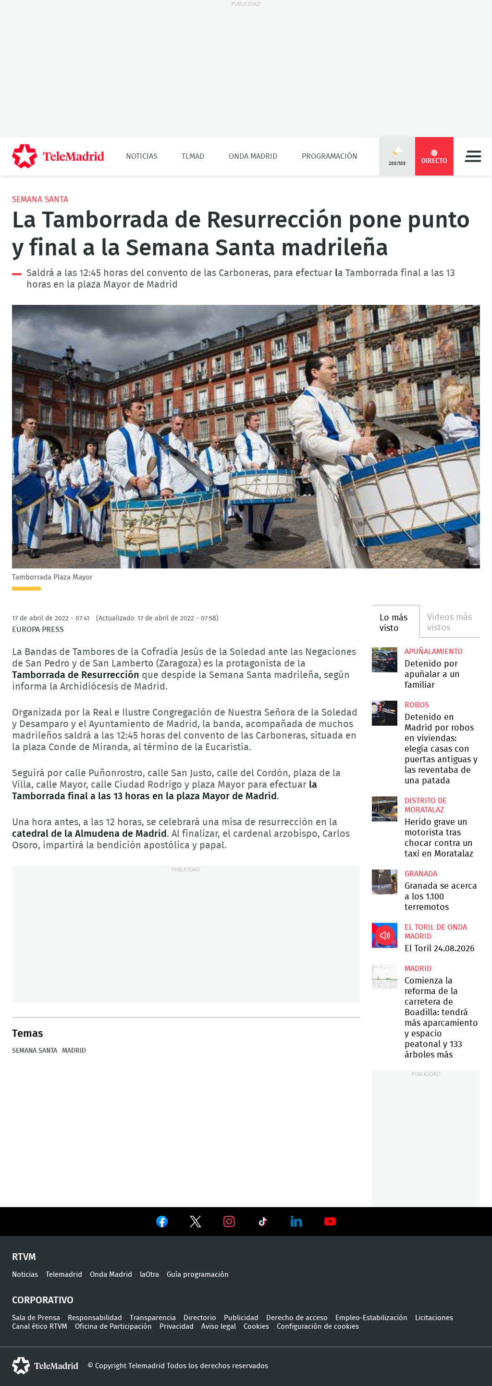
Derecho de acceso (297, 1318)
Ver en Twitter (195, 1223)
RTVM (24, 1257)
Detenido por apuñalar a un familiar (432, 675)
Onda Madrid (253, 156)
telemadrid (45, 1366)
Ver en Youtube (330, 1221)
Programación (329, 156)
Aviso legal (218, 1326)
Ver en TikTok (262, 1223)
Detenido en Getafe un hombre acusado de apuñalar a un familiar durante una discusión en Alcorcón (384, 659)
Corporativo (43, 1300)
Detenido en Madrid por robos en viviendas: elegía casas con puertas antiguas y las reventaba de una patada (384, 713)
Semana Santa (40, 199)
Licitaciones (434, 1318)
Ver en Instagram (229, 1221)
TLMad (193, 156)
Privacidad (177, 1326)
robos (417, 705)
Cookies (256, 1326)
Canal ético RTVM (39, 1326)
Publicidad (241, 1318)
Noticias (142, 156)
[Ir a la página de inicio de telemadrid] (58, 156)
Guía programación (198, 1274)
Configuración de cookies (318, 1326)
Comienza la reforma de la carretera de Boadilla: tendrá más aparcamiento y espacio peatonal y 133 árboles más (384, 976)
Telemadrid (64, 1274)
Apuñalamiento (434, 651)
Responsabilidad (95, 1318)
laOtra (149, 1274)
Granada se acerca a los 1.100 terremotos (384, 882)
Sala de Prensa (36, 1318)
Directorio (200, 1318)
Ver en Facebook (162, 1223)
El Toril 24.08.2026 (384, 935)
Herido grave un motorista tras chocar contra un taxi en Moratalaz (384, 808)
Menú (473, 156)
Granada (421, 874)
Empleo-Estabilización (371, 1318)
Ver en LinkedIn (296, 1221)
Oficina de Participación (113, 1326)
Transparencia (153, 1318)
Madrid (74, 1050)
